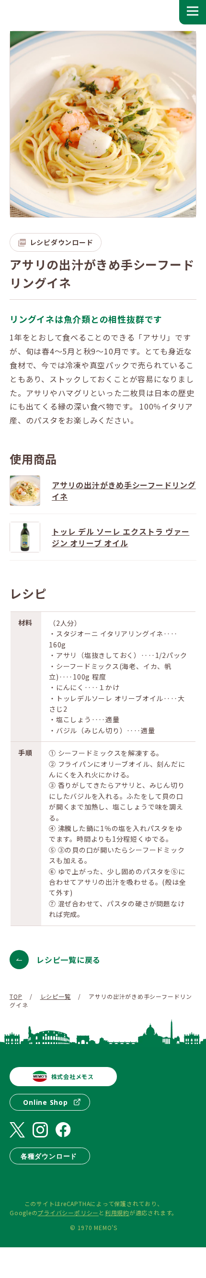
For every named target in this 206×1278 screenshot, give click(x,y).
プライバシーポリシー (68, 1212)
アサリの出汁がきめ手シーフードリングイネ (124, 490)
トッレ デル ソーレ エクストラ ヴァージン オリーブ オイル (120, 537)
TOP (16, 996)
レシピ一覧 (55, 996)
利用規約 (117, 1212)
